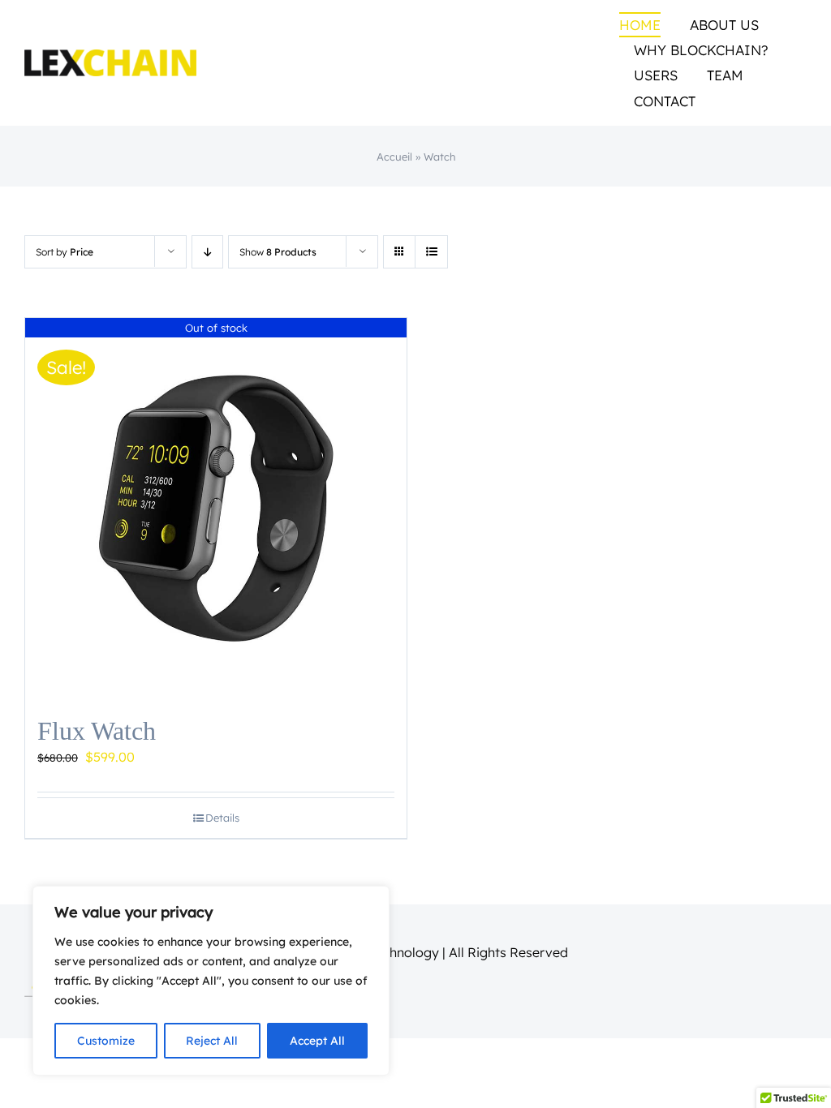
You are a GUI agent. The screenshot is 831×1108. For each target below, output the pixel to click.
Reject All (212, 1040)
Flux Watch (96, 731)
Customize (106, 1040)
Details (222, 817)
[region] (211, 981)
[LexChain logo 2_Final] (110, 56)
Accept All (317, 1040)
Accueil (394, 156)
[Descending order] (207, 251)
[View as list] (431, 252)
